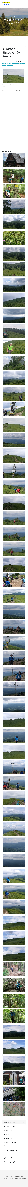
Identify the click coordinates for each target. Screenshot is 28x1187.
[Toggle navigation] (25, 4)
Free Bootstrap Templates (20, 1178)
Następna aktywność (20, 46)
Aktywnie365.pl (19, 1176)
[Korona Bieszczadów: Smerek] (13, 76)
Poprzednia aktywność (8, 44)
